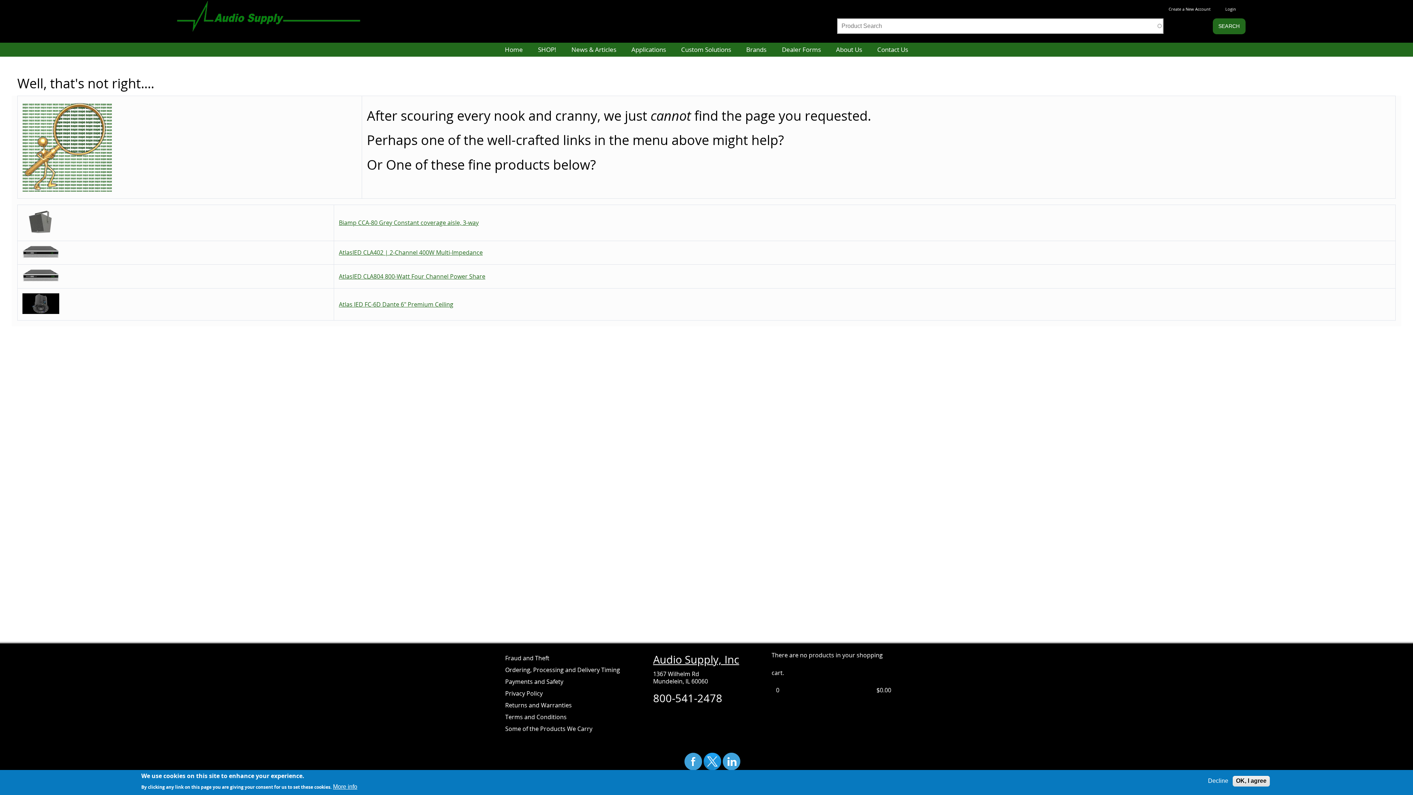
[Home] (276, 12)
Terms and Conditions (536, 717)
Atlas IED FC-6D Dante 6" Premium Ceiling (396, 304)
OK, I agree (1251, 781)
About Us (849, 49)
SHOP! (547, 49)
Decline (1218, 781)
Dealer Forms (801, 49)
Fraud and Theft (527, 658)
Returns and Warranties (538, 705)
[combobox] (1000, 26)
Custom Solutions (706, 49)
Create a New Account (1190, 9)
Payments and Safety (534, 682)
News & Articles (593, 49)
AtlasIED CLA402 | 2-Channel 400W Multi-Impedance (411, 252)
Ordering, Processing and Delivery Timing (562, 670)
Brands (756, 49)
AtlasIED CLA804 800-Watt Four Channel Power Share (412, 276)
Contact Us (892, 49)
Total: (866, 690)
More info (345, 786)
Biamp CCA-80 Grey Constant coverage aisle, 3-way (409, 223)
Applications (648, 49)
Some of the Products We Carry (548, 729)
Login (1230, 9)
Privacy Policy (524, 693)
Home (514, 49)
